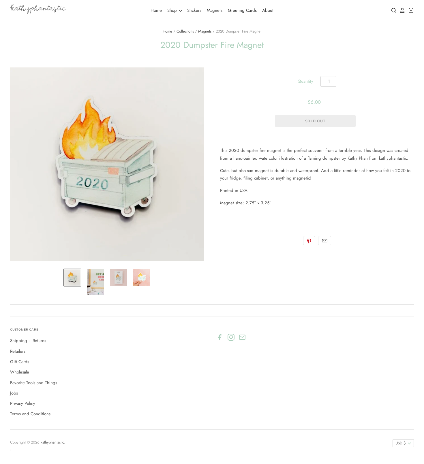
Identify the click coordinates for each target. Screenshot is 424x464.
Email (324, 240)
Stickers (194, 10)
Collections (185, 31)
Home (156, 10)
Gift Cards (19, 362)
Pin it (309, 240)
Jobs (14, 393)
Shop (172, 10)
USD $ (400, 443)
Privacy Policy (22, 403)
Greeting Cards (242, 10)
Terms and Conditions (30, 414)
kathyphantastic (52, 442)
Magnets (214, 10)
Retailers (17, 351)
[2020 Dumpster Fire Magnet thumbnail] (72, 277)
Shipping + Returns (28, 340)
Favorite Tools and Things (33, 383)
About (267, 10)
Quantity (305, 81)
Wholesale (19, 372)
